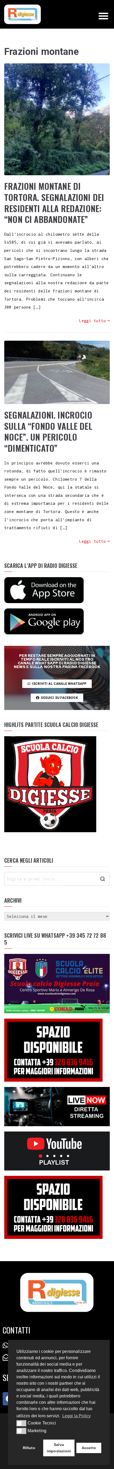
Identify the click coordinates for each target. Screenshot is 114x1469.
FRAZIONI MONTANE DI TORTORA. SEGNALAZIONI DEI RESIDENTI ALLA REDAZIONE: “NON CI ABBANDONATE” (54, 202)
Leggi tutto (92, 320)
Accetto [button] (89, 1448)
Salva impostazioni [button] (59, 1447)
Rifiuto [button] (29, 1448)
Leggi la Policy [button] (76, 1416)
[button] (103, 16)
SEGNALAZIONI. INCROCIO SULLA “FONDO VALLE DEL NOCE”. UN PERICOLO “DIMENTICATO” (48, 431)
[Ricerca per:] (57, 878)
